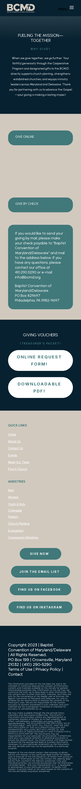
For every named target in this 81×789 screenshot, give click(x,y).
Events (12, 455)
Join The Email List (39, 571)
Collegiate (15, 510)
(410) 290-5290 (37, 664)
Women (13, 497)
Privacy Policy (48, 669)
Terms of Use (20, 669)
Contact (15, 674)
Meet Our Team (18, 462)
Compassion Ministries (23, 537)
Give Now (39, 553)
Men (11, 490)
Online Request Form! (39, 360)
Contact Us (15, 448)
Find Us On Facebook (39, 589)
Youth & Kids (16, 504)
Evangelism (15, 530)
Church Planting (18, 523)
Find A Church (17, 469)
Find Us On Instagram (39, 607)
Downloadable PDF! (39, 387)
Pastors (13, 516)
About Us (14, 441)
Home (12, 434)
